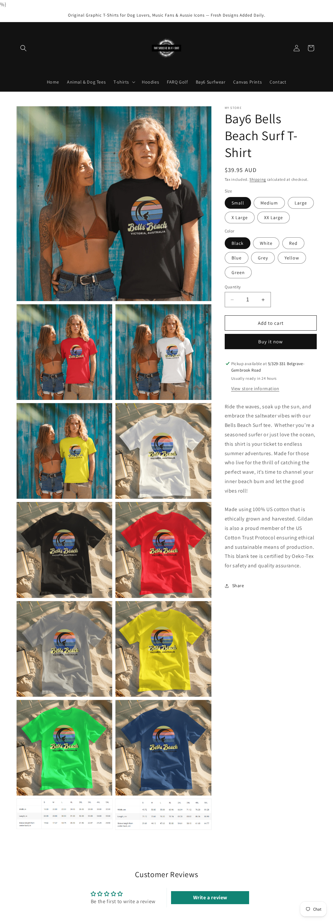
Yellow (292, 258)
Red (293, 243)
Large (301, 203)
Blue (237, 258)
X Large (240, 217)
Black (238, 243)
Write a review (210, 897)
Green (238, 272)
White (266, 243)
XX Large (273, 217)
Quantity (233, 287)
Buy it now (270, 341)
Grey (263, 258)
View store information (255, 388)
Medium (269, 203)
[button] (23, 48)
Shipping (257, 179)
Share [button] (238, 585)
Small (238, 203)
